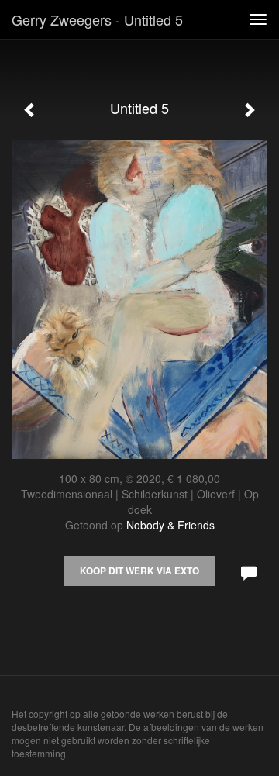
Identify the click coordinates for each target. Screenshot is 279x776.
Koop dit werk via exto (139, 571)
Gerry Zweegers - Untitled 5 (97, 19)
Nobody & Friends (170, 525)
